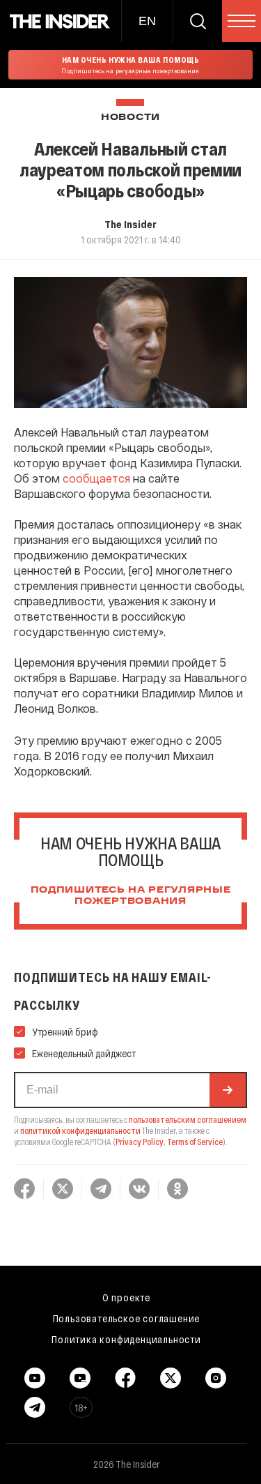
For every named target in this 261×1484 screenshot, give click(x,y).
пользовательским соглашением (187, 1119)
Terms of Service (195, 1141)
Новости (130, 117)
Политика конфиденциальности (126, 1339)
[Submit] (227, 1090)
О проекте (126, 1297)
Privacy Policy (140, 1141)
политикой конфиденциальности (80, 1130)
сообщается (96, 478)
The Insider (130, 224)
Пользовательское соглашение (126, 1318)
